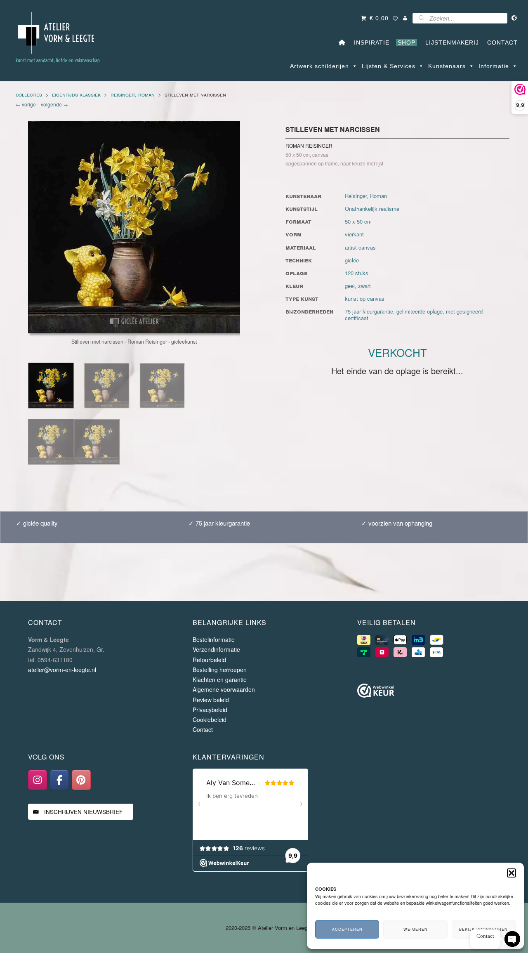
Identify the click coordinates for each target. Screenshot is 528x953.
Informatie (493, 66)
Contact (203, 729)
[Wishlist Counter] (395, 19)
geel (350, 286)
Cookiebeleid (209, 719)
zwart (364, 286)
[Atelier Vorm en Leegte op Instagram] (37, 780)
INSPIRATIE (369, 42)
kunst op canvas (364, 298)
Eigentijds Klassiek (76, 94)
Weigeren (415, 929)
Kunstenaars (447, 66)
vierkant (354, 234)
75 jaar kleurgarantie (369, 311)
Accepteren (347, 929)
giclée (352, 260)
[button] (511, 873)
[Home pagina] (342, 42)
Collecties (29, 94)
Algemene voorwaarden (224, 689)
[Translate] (515, 18)
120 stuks (356, 273)
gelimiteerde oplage (419, 311)
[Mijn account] (405, 18)
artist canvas (360, 247)
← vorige (27, 104)
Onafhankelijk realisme (372, 208)
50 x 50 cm (358, 221)
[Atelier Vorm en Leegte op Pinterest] (81, 780)
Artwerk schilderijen (319, 66)
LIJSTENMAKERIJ (450, 42)
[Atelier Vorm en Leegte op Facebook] (59, 780)
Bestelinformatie (214, 639)
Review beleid (211, 700)
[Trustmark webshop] (375, 692)
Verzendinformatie (216, 649)
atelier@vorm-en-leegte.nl (62, 669)
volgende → (53, 104)
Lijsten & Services (388, 66)
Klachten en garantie (220, 679)
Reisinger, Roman (133, 94)
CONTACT (500, 42)
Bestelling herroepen (220, 669)
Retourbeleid (209, 660)
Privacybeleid (210, 709)
